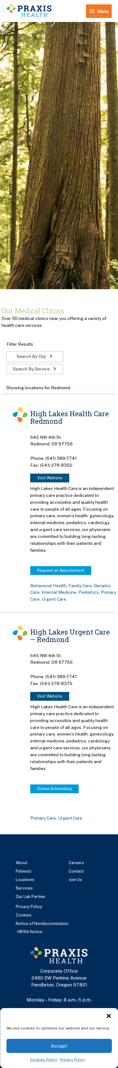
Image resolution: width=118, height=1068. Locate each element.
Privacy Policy (72, 1059)
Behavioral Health (48, 585)
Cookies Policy (43, 1059)
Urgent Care (54, 599)
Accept (59, 1046)
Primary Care (43, 818)
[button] (108, 1016)
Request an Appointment (60, 570)
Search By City (32, 356)
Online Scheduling (54, 788)
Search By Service (32, 368)
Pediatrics (88, 592)
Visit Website (49, 478)
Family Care (80, 585)
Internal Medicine (59, 592)
